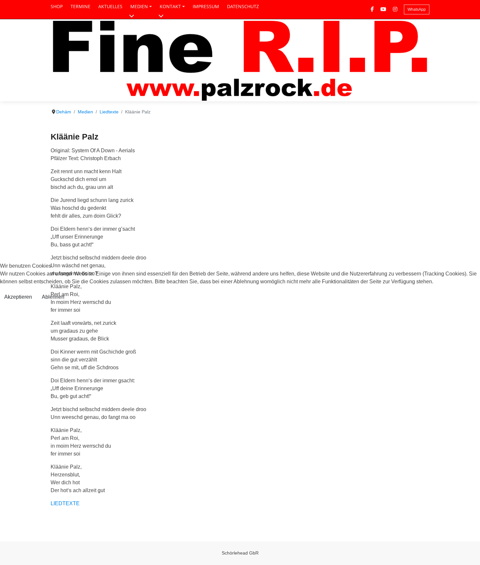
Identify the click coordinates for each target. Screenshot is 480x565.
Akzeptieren (18, 297)
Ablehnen (53, 297)
